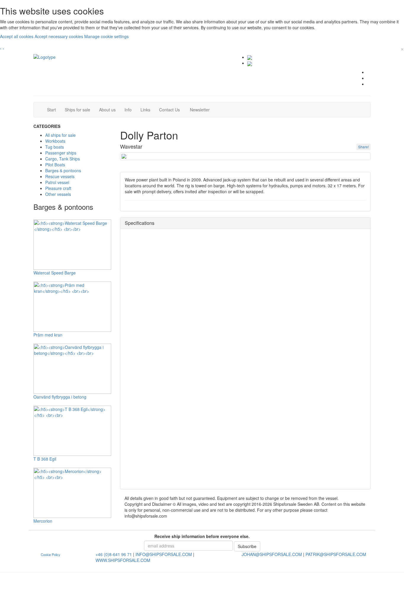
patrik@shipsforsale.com (336, 554)
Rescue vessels (60, 176)
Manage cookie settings (106, 36)
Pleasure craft (58, 188)
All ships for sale (60, 135)
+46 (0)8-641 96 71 (114, 554)
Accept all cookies (17, 36)
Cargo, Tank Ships (62, 159)
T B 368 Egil (44, 459)
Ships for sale (80, 109)
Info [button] (128, 110)
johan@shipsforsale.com (272, 554)
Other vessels (58, 194)
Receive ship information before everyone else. (202, 536)
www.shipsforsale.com (123, 560)
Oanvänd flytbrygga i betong (59, 397)
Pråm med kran (47, 335)
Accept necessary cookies (59, 36)
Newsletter (201, 109)
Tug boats (54, 147)
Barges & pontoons (63, 170)
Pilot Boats (55, 165)
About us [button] (107, 110)
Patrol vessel (57, 182)
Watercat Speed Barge (54, 273)
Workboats (55, 141)
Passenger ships (60, 153)
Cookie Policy (50, 554)
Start (53, 109)
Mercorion (42, 521)
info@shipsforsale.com (163, 554)
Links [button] (145, 110)
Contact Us (171, 109)
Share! (363, 146)
